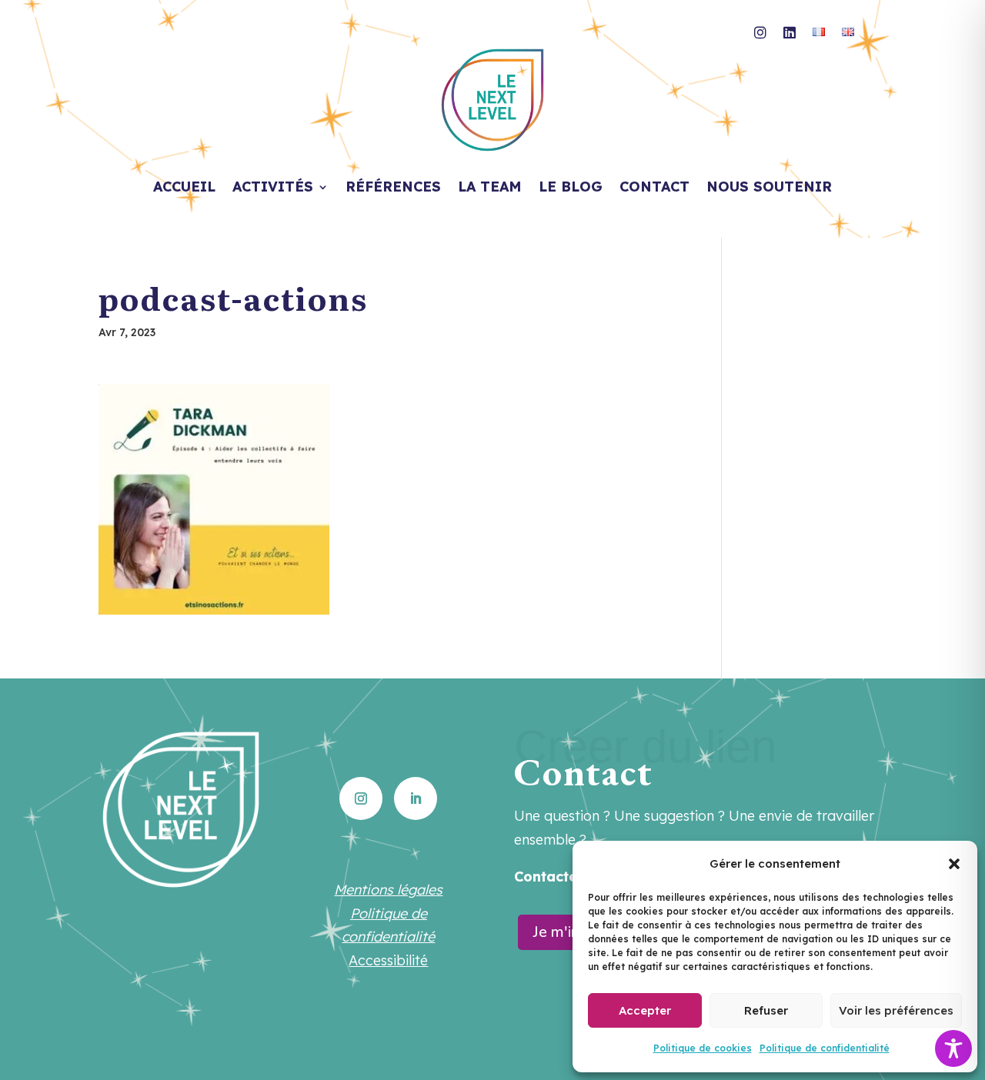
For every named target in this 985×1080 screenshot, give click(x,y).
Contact (654, 188)
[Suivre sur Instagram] (360, 798)
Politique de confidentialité (825, 1048)
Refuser (766, 1010)
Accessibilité (388, 960)
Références (393, 188)
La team (490, 188)
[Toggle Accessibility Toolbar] (953, 1048)
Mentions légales (388, 889)
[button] (954, 864)
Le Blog (571, 188)
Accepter (645, 1010)
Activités (272, 188)
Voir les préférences (896, 1010)
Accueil (184, 188)
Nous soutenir (769, 188)
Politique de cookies (702, 1048)
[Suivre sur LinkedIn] (415, 798)
